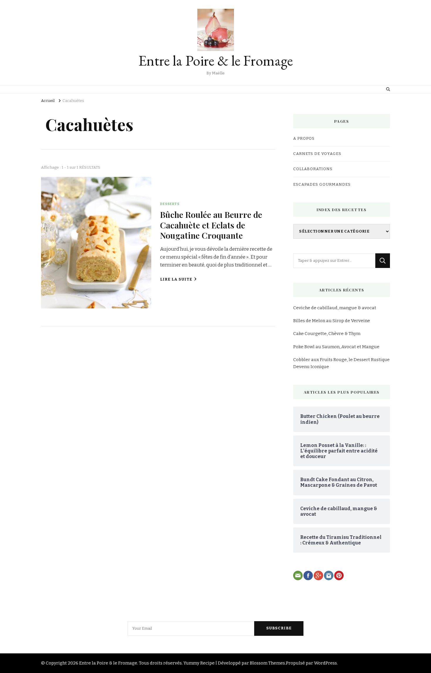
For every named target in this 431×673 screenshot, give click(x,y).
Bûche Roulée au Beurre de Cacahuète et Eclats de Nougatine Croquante (211, 225)
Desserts (169, 204)
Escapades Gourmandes (322, 184)
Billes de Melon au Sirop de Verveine (331, 320)
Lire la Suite (176, 279)
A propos (304, 138)
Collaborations (312, 169)
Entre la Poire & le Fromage (215, 60)
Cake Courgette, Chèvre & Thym (326, 333)
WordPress (325, 663)
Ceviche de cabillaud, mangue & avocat (334, 307)
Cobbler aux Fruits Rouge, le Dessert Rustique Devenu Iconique (341, 363)
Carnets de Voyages (317, 153)
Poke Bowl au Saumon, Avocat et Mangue (336, 346)
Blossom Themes (267, 663)
